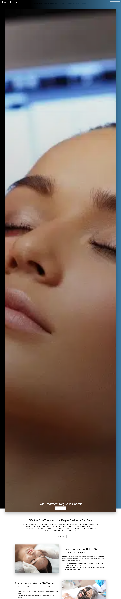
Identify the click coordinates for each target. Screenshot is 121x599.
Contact (84, 3)
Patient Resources (73, 3)
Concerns (62, 3)
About (41, 3)
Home (36, 3)
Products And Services (50, 3)
